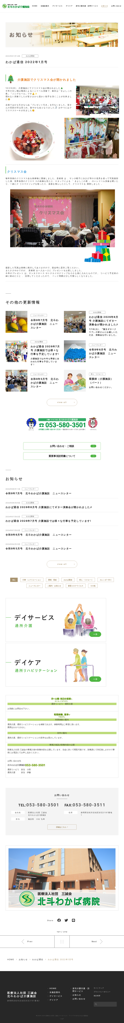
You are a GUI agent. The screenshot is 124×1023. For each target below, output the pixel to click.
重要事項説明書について (62, 456)
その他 (92, 586)
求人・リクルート (86, 580)
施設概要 (97, 996)
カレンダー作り (106, 580)
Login (62, 1018)
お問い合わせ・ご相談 (62, 446)
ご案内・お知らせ (54, 586)
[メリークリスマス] (92, 156)
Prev (30, 941)
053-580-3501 (42, 804)
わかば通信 (30, 56)
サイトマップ (99, 988)
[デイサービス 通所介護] (56, 620)
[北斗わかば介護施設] (15, 6)
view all (62, 402)
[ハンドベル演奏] (97, 113)
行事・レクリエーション (32, 580)
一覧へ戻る (62, 942)
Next (94, 941)
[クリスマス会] (63, 261)
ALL (14, 580)
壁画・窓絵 (52, 580)
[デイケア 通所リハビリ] (56, 665)
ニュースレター (34, 586)
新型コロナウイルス (75, 586)
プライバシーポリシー (102, 992)
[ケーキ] (33, 158)
